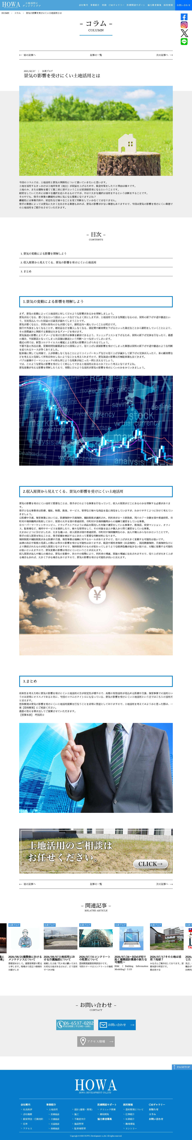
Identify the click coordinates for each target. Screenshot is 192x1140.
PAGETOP (183, 1067)
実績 (104, 5)
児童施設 (55, 1124)
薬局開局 (104, 1114)
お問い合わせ (183, 5)
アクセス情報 (96, 1041)
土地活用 (53, 1109)
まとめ (27, 271)
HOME (5, 13)
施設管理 (78, 1124)
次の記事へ (162, 55)
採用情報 (168, 5)
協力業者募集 (154, 5)
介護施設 (55, 1119)
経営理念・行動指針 (33, 1119)
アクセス (27, 1128)
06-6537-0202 (79, 1023)
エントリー (131, 1128)
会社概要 (27, 1114)
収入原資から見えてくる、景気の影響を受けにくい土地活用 (59, 262)
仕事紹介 (130, 1114)
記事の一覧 (96, 55)
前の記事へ (30, 55)
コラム (17, 13)
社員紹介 (130, 1119)
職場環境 (130, 1124)
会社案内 (83, 5)
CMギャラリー (117, 5)
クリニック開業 (108, 1109)
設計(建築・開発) (83, 1109)
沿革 (25, 1124)
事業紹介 (95, 5)
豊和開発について (135, 1109)
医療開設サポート (136, 5)
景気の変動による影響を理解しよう (45, 253)
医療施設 (55, 1114)
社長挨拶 (27, 1109)
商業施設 (55, 1129)
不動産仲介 (80, 1119)
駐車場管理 (80, 1128)
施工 (76, 1114)
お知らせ (153, 1109)
